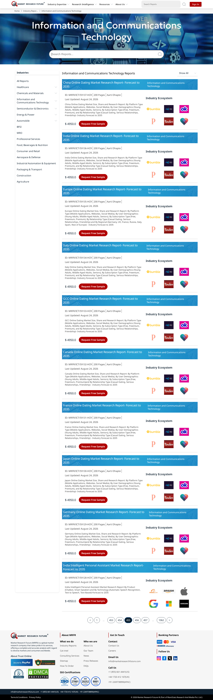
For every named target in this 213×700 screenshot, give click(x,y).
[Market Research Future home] (28, 4)
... (103, 620)
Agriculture (23, 181)
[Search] (160, 54)
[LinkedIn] (175, 658)
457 (145, 620)
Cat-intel (64, 650)
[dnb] (19, 673)
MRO (19, 132)
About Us (120, 4)
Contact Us (113, 645)
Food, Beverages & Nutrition (32, 145)
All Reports (23, 81)
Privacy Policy (35, 697)
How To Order (67, 665)
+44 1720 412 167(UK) (118, 677)
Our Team (88, 650)
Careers (112, 650)
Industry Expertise (57, 4)
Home (17, 11)
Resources (104, 4)
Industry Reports (30, 11)
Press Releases (91, 660)
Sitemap (64, 660)
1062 (161, 620)
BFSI (19, 126)
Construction (24, 175)
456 (137, 620)
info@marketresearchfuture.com (124, 661)
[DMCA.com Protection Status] (38, 673)
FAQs (86, 665)
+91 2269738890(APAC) (119, 682)
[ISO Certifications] (80, 680)
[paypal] (22, 662)
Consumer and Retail (28, 151)
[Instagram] (159, 658)
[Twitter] (170, 658)
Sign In (195, 4)
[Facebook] (164, 658)
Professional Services (28, 139)
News (86, 655)
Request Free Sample (93, 123)
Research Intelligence (83, 4)
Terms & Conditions (19, 697)
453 (111, 620)
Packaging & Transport (29, 169)
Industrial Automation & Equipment (36, 163)
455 (128, 620)
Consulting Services (69, 655)
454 (120, 620)
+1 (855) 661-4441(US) (118, 671)
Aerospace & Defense (28, 157)
